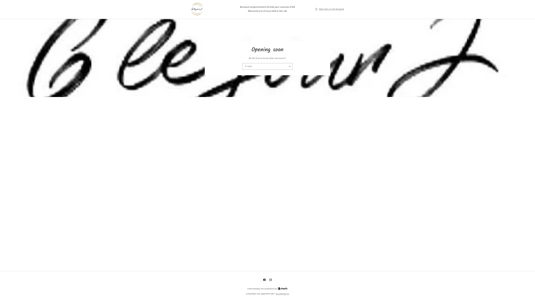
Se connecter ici (282, 293)
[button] (329, 9)
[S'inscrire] (289, 66)
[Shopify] (283, 288)
